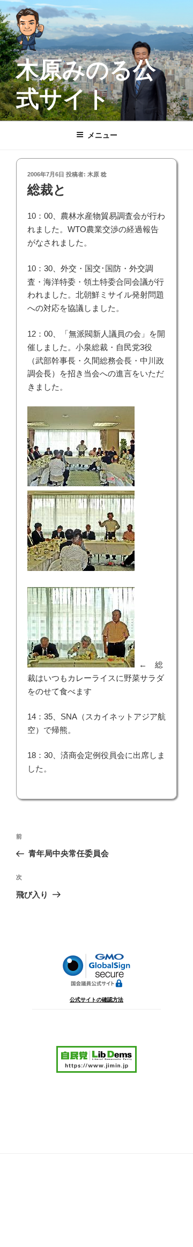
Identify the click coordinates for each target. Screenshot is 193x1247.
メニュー (102, 135)
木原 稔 (97, 174)
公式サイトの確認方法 (96, 1000)
